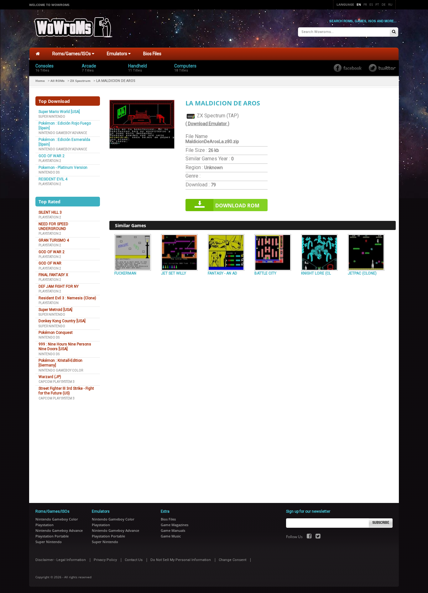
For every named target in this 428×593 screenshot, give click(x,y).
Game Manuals (173, 530)
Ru (390, 4)
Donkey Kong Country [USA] (62, 321)
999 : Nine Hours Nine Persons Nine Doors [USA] (65, 346)
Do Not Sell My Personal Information (180, 560)
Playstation (49, 303)
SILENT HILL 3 (50, 212)
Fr (365, 4)
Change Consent (232, 560)
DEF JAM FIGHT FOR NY (59, 286)
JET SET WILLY (173, 273)
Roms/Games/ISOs (72, 53)
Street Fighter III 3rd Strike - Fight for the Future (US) (66, 390)
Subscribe (381, 522)
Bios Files (152, 53)
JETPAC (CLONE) (362, 273)
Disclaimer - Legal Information (60, 560)
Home (40, 80)
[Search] (394, 32)
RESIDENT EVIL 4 (53, 179)
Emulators (117, 53)
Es (371, 4)
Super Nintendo (52, 116)
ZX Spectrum (80, 80)
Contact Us (134, 560)
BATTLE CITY (265, 273)
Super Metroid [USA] (55, 309)
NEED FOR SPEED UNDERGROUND (53, 226)
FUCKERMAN (125, 273)
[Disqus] (252, 363)
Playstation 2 (50, 161)
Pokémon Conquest (56, 332)
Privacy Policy (105, 560)
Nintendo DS (49, 172)
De (384, 4)
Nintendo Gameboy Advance (63, 133)
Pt (377, 4)
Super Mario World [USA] (59, 112)
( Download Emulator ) (207, 123)
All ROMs (57, 80)
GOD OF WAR (50, 263)
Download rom (237, 205)
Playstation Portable (52, 536)
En (359, 4)
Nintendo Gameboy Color (61, 370)
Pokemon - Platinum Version (63, 167)
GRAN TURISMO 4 (54, 240)
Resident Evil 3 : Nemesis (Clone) (67, 298)
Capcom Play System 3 (57, 381)
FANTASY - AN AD (222, 273)
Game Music (171, 536)
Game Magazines (174, 524)
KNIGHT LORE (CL (316, 273)
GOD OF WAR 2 (52, 156)
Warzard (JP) (50, 377)
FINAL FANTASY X (53, 275)
